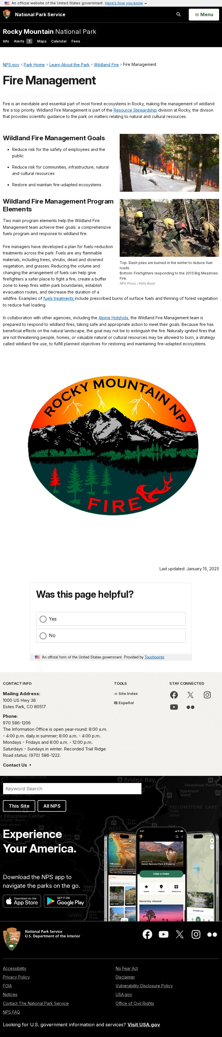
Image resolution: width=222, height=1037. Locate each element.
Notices (10, 994)
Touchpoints (154, 657)
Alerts (22, 41)
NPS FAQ (11, 1012)
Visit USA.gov (143, 1024)
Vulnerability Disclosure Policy (144, 985)
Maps (42, 41)
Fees (75, 41)
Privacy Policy (16, 977)
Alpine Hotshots (113, 317)
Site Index (128, 693)
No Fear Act (127, 968)
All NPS (51, 806)
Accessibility (14, 968)
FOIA (7, 985)
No (52, 635)
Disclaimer (125, 977)
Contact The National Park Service (36, 1003)
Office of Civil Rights (135, 1003)
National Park (49, 31)
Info (6, 41)
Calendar (59, 41)
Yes (53, 619)
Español (126, 702)
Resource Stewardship (135, 110)
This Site (19, 806)
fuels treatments (59, 298)
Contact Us (15, 765)
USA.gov (124, 994)
